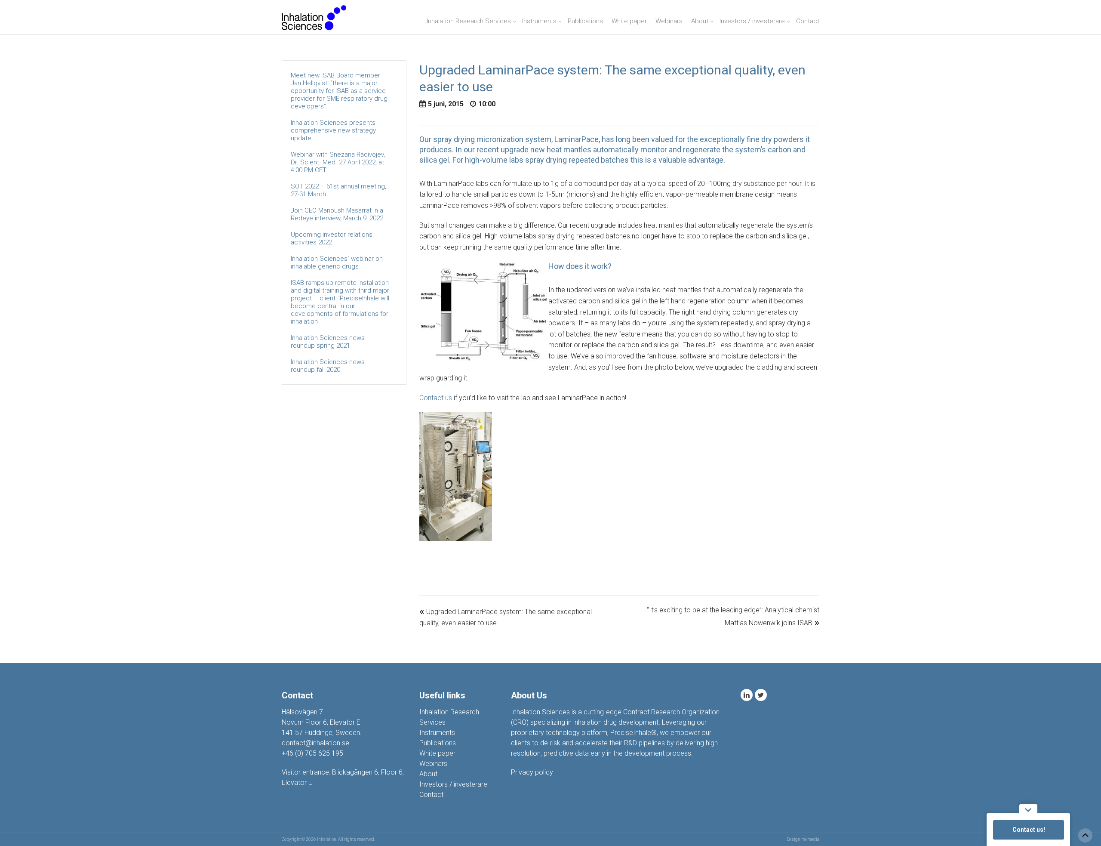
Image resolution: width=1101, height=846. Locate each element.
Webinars (669, 21)
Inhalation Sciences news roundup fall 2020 (328, 366)
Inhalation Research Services (469, 21)
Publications (585, 21)
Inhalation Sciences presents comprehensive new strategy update (333, 130)
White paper (629, 21)
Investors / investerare (752, 21)
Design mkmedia (803, 839)
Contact (807, 21)
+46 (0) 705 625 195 (312, 753)
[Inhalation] (314, 17)
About (699, 21)
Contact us (435, 398)
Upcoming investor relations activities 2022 (331, 238)
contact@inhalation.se (315, 743)
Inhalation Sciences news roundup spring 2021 (328, 341)
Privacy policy (532, 772)
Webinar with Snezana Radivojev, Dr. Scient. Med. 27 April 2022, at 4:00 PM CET (338, 162)
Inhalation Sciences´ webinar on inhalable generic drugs (337, 262)
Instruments (539, 21)
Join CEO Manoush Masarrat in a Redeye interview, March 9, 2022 (337, 214)
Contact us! (1028, 829)
